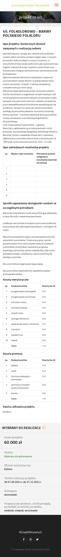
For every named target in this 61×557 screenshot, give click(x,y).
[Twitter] (37, 539)
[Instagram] (30, 539)
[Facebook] (24, 539)
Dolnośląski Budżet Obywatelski (30, 5)
